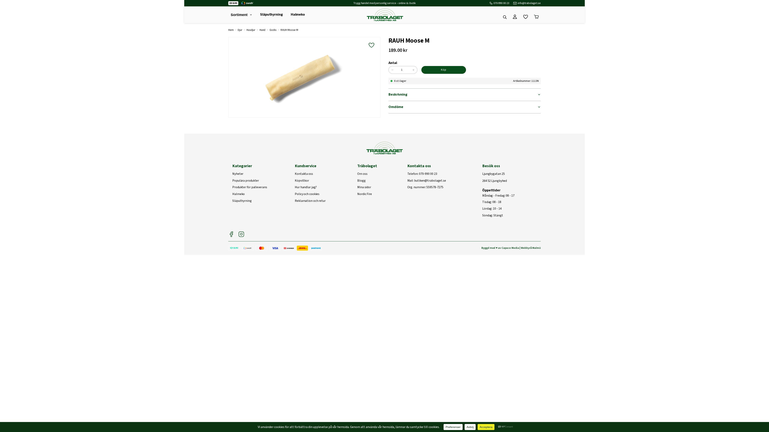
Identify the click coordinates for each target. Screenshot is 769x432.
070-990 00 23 (501, 3)
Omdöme (396, 106)
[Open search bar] (505, 17)
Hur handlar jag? (306, 187)
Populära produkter (245, 181)
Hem (231, 30)
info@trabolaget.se (529, 3)
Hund (263, 30)
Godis (273, 30)
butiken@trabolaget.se (430, 181)
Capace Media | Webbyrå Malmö (521, 248)
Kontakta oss (304, 174)
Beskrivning (398, 94)
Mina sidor (364, 187)
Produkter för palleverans (249, 187)
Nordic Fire (364, 194)
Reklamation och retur (310, 201)
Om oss (362, 174)
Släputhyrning (271, 14)
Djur (240, 30)
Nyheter (237, 174)
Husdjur (251, 30)
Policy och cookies (307, 194)
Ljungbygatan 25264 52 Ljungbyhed (494, 177)
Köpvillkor (302, 181)
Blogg (361, 181)
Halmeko (298, 14)
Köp (443, 70)
